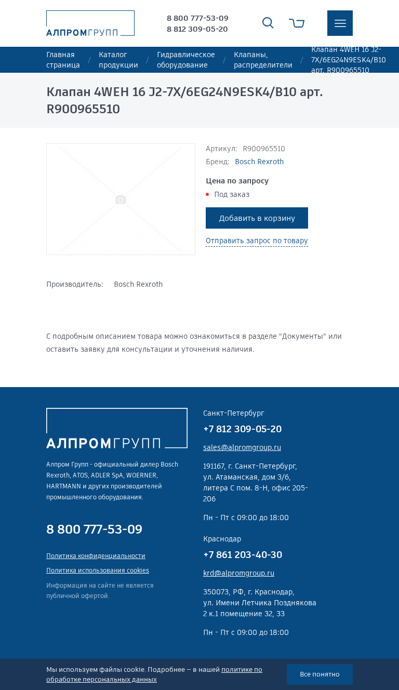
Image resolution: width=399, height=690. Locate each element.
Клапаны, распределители (263, 59)
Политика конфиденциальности (95, 555)
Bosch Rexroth (259, 161)
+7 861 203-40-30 (242, 554)
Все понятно (320, 674)
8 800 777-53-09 (198, 17)
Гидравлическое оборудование (186, 59)
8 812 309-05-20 (197, 28)
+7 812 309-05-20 (242, 428)
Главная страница (63, 59)
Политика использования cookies (97, 570)
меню (340, 23)
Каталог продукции (118, 59)
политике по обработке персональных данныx (154, 675)
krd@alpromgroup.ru (238, 573)
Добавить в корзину (257, 218)
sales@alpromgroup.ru (242, 447)
